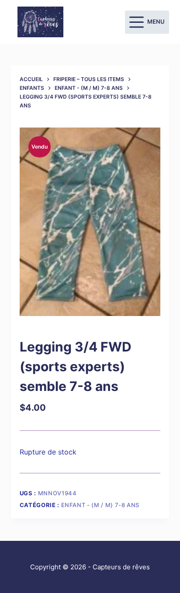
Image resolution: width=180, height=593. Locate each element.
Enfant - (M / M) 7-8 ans (100, 504)
